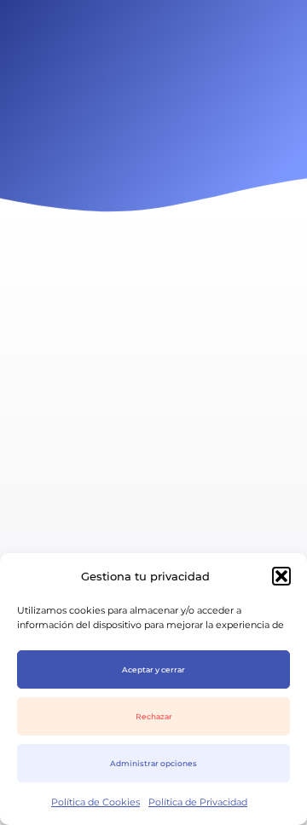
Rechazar (154, 716)
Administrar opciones (153, 763)
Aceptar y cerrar (153, 669)
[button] (281, 576)
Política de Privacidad (197, 802)
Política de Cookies (95, 802)
